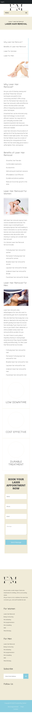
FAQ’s (22, 706)
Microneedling (8, 625)
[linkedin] (18, 689)
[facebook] (4, 690)
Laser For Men (9, 56)
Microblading (7, 619)
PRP (5, 628)
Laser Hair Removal (18, 21)
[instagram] (11, 690)
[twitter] (8, 690)
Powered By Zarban (20, 703)
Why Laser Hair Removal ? (13, 42)
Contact (15, 709)
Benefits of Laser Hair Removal (15, 47)
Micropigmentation (9, 622)
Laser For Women (10, 51)
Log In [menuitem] (2, 2)
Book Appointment (13, 706)
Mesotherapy (7, 630)
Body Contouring (8, 617)
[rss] (15, 690)
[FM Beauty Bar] (16, 7)
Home (10, 21)
